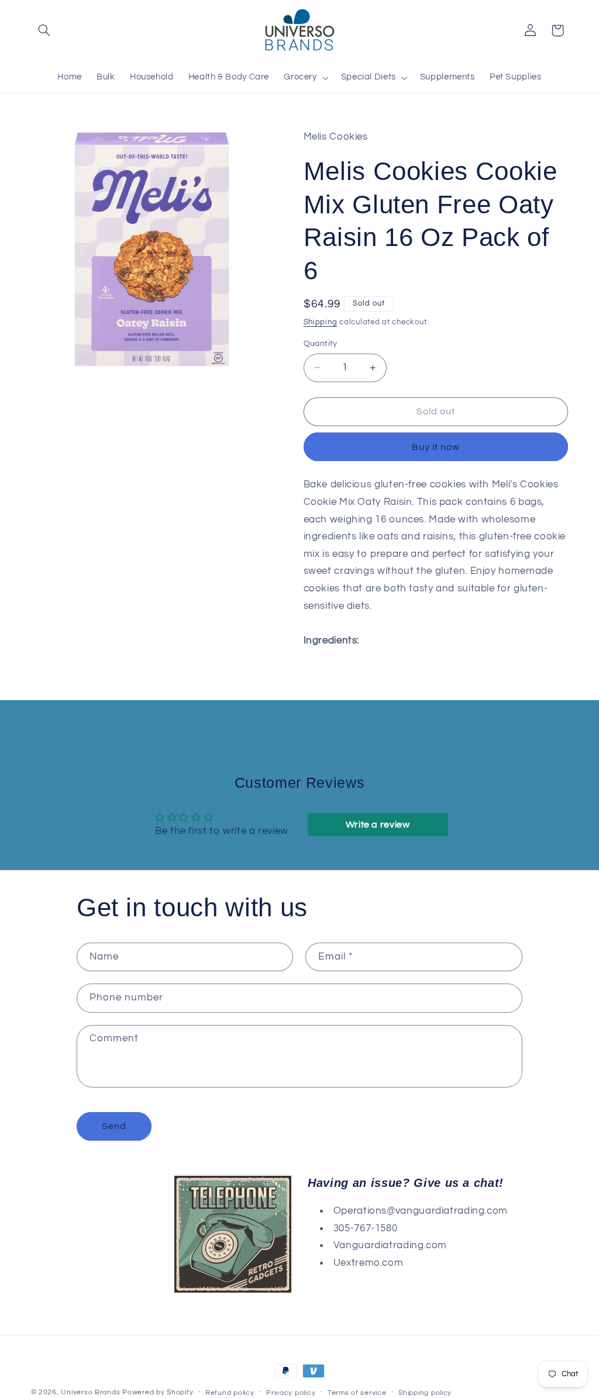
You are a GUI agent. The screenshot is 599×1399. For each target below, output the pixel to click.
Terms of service (357, 1393)
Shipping (321, 322)
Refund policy (229, 1393)
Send (114, 1126)
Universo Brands (90, 1392)
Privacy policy (290, 1393)
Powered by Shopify (157, 1392)
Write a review (378, 824)
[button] (44, 30)
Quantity (321, 344)
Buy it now (436, 447)
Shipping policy (425, 1393)
